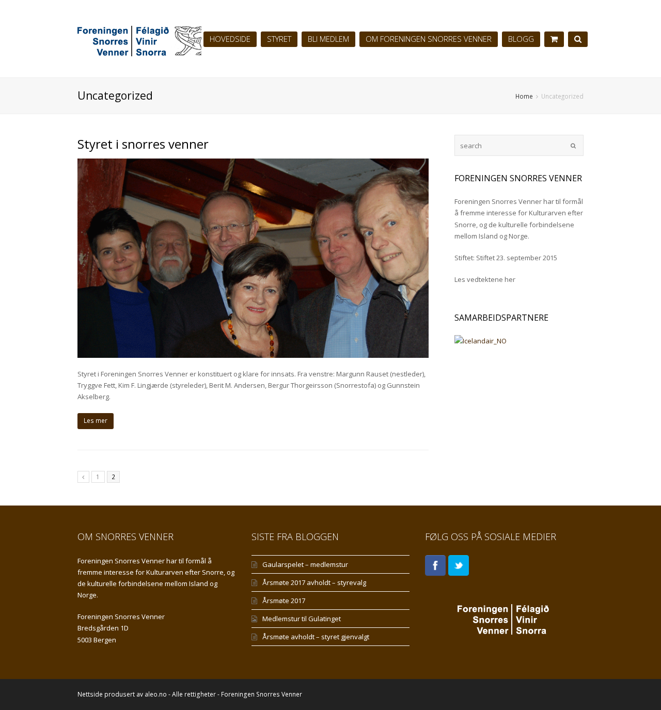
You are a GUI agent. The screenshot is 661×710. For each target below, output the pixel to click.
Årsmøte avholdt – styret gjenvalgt (315, 636)
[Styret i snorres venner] (253, 258)
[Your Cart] (554, 38)
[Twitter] (458, 565)
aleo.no (156, 694)
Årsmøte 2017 (283, 600)
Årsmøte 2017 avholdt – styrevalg (314, 582)
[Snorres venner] (181, 38)
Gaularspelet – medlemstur (305, 564)
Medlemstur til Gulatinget (301, 618)
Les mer (95, 420)
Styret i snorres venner (143, 143)
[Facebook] (435, 565)
